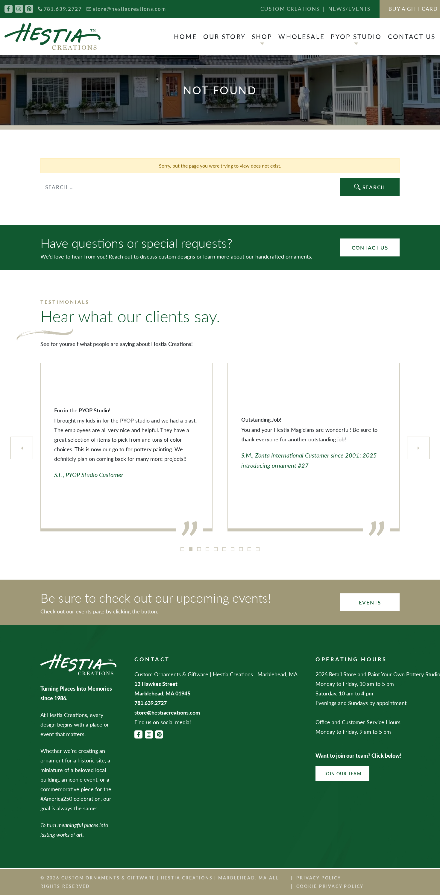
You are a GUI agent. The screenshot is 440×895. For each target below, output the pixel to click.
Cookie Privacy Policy (330, 886)
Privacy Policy (318, 878)
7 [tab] (232, 549)
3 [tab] (199, 549)
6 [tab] (224, 549)
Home (185, 36)
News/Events (349, 8)
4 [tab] (207, 549)
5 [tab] (216, 549)
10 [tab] (258, 549)
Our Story (224, 36)
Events (370, 602)
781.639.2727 (63, 8)
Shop (262, 36)
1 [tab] (182, 549)
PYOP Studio (356, 36)
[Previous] (21, 448)
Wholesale (301, 36)
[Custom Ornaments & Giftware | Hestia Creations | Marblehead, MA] (52, 36)
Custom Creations (289, 8)
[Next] (418, 448)
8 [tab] (241, 549)
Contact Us (412, 36)
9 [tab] (249, 549)
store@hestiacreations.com (129, 8)
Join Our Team (342, 774)
